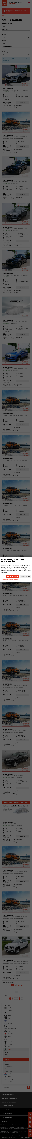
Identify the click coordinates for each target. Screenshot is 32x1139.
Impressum (17, 579)
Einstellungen (25, 576)
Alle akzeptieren (12, 576)
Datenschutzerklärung (7, 579)
